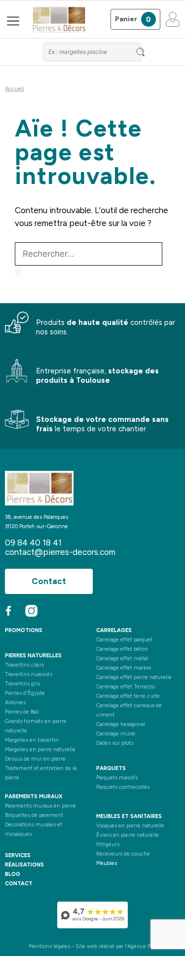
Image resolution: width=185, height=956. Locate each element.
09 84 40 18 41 (33, 542)
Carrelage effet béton (122, 649)
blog (12, 874)
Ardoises (15, 702)
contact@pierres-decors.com (60, 552)
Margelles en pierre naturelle (40, 749)
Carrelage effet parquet (124, 640)
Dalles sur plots (114, 743)
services (18, 855)
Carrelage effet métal (122, 658)
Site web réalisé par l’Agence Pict (116, 946)
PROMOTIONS (23, 630)
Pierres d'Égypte (25, 693)
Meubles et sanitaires (129, 816)
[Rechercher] (18, 272)
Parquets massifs (117, 777)
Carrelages (114, 630)
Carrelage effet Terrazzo (125, 686)
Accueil (14, 88)
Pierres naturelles (33, 655)
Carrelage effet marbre (123, 668)
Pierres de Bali (22, 712)
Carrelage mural (115, 733)
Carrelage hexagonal (120, 724)
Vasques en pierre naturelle (130, 825)
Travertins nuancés (28, 674)
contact (19, 883)
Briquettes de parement (34, 815)
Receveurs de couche (123, 854)
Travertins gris (22, 684)
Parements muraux (33, 796)
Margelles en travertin (32, 740)
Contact (49, 581)
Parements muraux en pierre (40, 806)
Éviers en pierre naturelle (127, 835)
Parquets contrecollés (122, 787)
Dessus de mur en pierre (35, 759)
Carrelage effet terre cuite (128, 696)
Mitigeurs (107, 844)
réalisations (24, 865)
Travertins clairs (24, 665)
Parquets (111, 768)
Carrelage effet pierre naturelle (134, 677)
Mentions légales (49, 946)
